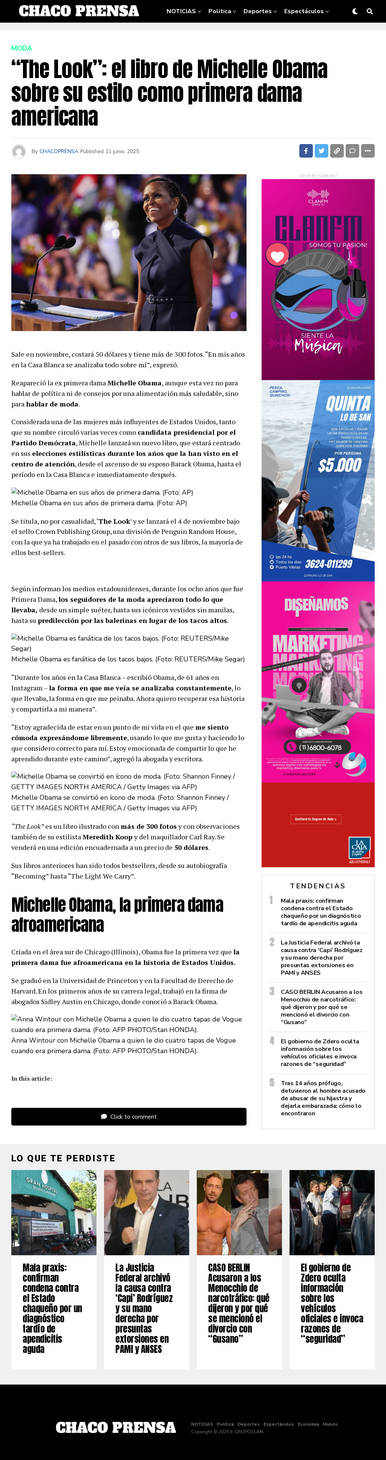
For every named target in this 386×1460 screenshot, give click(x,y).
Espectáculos (304, 11)
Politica (219, 11)
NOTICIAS (181, 11)
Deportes (258, 11)
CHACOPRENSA (59, 151)
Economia (231, 35)
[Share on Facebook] (306, 151)
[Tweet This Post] (321, 151)
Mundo (266, 35)
